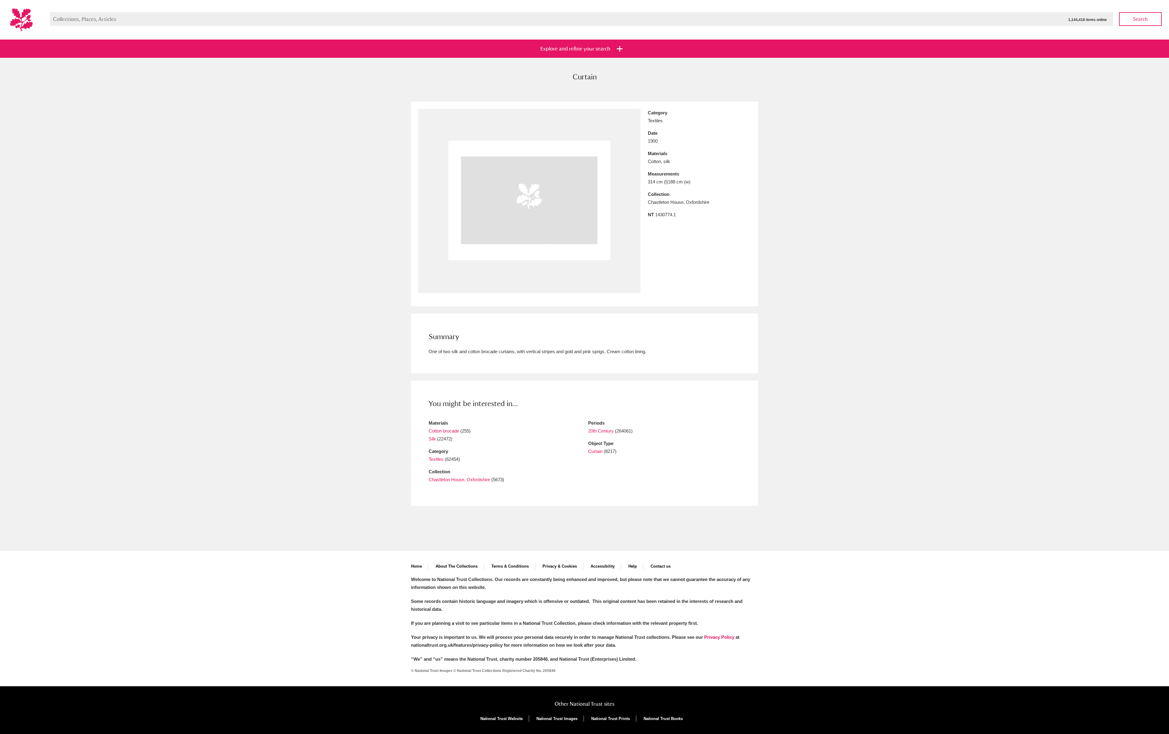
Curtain (595, 451)
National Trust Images (556, 718)
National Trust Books (663, 718)
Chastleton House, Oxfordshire (459, 479)
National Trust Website (501, 718)
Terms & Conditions (510, 566)
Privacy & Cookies (559, 566)
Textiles (436, 459)
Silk (432, 438)
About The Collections (457, 566)
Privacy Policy (719, 637)
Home (416, 566)
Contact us (661, 566)
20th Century (601, 430)
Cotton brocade (444, 430)
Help (632, 566)
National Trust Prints (610, 718)
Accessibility (603, 566)
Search (1140, 19)
